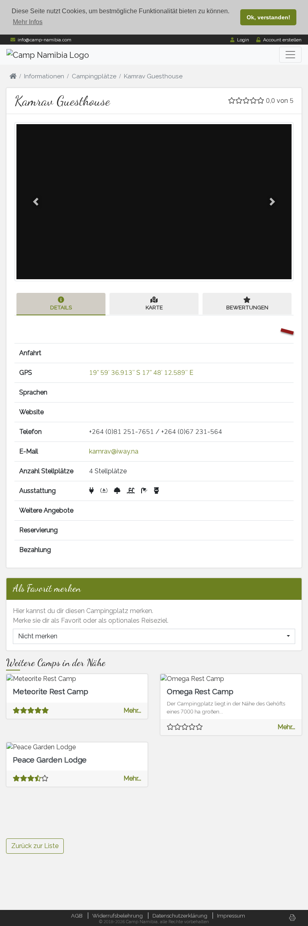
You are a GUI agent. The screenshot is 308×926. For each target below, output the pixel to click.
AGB (77, 915)
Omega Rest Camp (200, 691)
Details (61, 307)
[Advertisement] (231, 782)
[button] (36, 202)
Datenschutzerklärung (179, 915)
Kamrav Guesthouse (153, 76)
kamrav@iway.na (113, 451)
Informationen (44, 76)
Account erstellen (282, 40)
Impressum (231, 915)
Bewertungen (247, 307)
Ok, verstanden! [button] (268, 17)
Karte (154, 307)
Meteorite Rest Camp (50, 691)
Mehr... (132, 710)
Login (243, 40)
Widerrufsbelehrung (117, 915)
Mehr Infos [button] (28, 21)
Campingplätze (94, 76)
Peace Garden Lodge (50, 759)
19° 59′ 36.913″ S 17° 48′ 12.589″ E (141, 372)
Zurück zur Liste (35, 846)
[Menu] (290, 55)
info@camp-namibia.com (44, 40)
